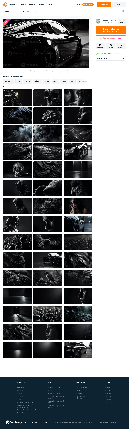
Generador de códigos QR (25, 413)
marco (64, 81)
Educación (20, 399)
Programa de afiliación (55, 393)
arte (18, 81)
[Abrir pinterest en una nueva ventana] (36, 422)
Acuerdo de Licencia (54, 387)
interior (27, 81)
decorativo (9, 81)
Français (108, 399)
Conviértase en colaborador (81, 397)
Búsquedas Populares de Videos (56, 406)
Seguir (122, 22)
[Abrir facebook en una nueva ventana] (26, 422)
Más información (102, 58)
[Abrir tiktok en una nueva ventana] (39, 422)
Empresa (20, 396)
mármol (37, 81)
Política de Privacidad (101, 422)
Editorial (41, 5)
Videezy (19, 393)
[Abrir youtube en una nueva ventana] (46, 422)
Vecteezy (20, 390)
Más (50, 5)
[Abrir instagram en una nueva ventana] (29, 422)
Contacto (79, 390)
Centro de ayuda (81, 387)
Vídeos (31, 5)
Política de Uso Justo (115, 422)
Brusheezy (20, 387)
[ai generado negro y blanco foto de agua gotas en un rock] (17, 97)
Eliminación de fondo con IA (26, 410)
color (55, 81)
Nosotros (79, 393)
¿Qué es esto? (115, 53)
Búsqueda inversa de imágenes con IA (24, 406)
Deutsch (108, 396)
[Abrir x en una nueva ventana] (42, 422)
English (107, 387)
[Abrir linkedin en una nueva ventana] (32, 422)
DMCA (50, 390)
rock (72, 81)
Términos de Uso (88, 422)
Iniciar (119, 4)
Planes (79, 4)
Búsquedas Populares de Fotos (56, 402)
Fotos (22, 5)
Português (108, 393)
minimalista (82, 81)
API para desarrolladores (25, 402)
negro (46, 81)
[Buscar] (117, 11)
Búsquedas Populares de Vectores (56, 397)
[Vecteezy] (5, 4)
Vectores (12, 5)
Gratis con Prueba (110, 30)
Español (108, 390)
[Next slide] (89, 81)
